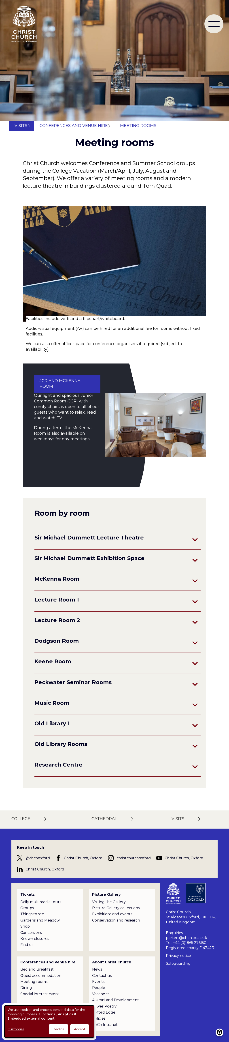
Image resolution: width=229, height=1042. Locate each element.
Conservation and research (116, 920)
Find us (26, 945)
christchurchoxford (134, 858)
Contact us (102, 975)
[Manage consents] (219, 1032)
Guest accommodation (40, 975)
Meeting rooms (33, 982)
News (97, 969)
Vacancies (100, 994)
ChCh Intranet (105, 1025)
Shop (25, 926)
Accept (79, 1029)
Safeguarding (178, 963)
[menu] (213, 23)
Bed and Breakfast (37, 969)
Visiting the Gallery (109, 902)
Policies (98, 1018)
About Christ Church (111, 962)
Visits (21, 125)
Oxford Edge (103, 1012)
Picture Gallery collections (116, 908)
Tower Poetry (104, 1006)
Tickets (27, 894)
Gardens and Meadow (40, 920)
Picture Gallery (106, 894)
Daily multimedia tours (40, 902)
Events (98, 982)
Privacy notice (178, 956)
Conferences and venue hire (74, 125)
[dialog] (49, 1021)
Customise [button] (16, 1029)
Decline (58, 1029)
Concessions (31, 932)
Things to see (32, 914)
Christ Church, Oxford (83, 858)
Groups (27, 908)
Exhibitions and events (112, 914)
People (98, 988)
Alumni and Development (115, 1000)
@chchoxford (37, 858)
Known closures (34, 939)
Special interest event (39, 994)
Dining (26, 988)
